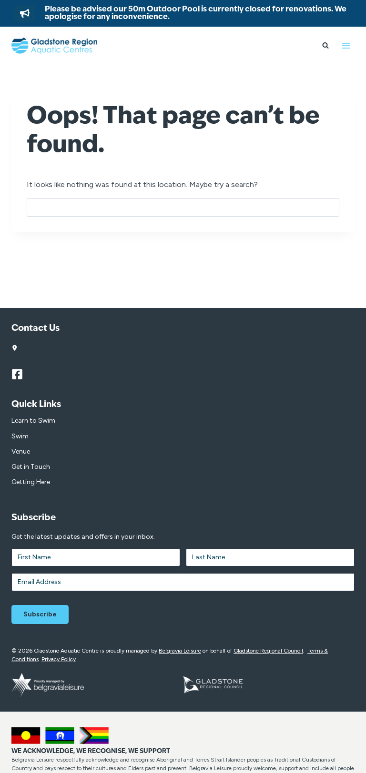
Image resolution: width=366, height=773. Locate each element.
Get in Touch (30, 467)
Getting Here (30, 482)
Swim (20, 436)
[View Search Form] (325, 45)
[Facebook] (21, 374)
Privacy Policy (58, 659)
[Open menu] (346, 45)
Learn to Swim (33, 420)
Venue (20, 451)
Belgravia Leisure (180, 650)
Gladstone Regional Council (268, 650)
